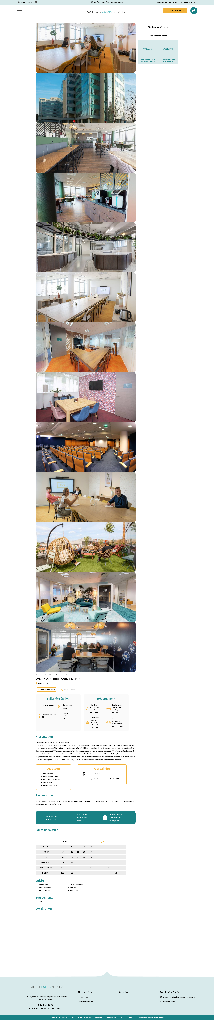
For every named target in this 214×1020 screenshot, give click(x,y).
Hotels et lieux (48, 675)
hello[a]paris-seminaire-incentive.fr (46, 1008)
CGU (122, 1017)
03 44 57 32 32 (45, 1005)
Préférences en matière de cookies (151, 1017)
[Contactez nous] (36, 2)
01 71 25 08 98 (69, 690)
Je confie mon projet (175, 10)
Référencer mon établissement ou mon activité (177, 997)
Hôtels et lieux (83, 997)
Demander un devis (158, 35)
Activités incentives (85, 1001)
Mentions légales (84, 1017)
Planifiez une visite (47, 689)
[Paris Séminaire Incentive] (106, 10)
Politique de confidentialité (105, 1017)
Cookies (131, 1017)
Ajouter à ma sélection (158, 27)
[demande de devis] (193, 10)
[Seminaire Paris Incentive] (46, 988)
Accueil (38, 675)
